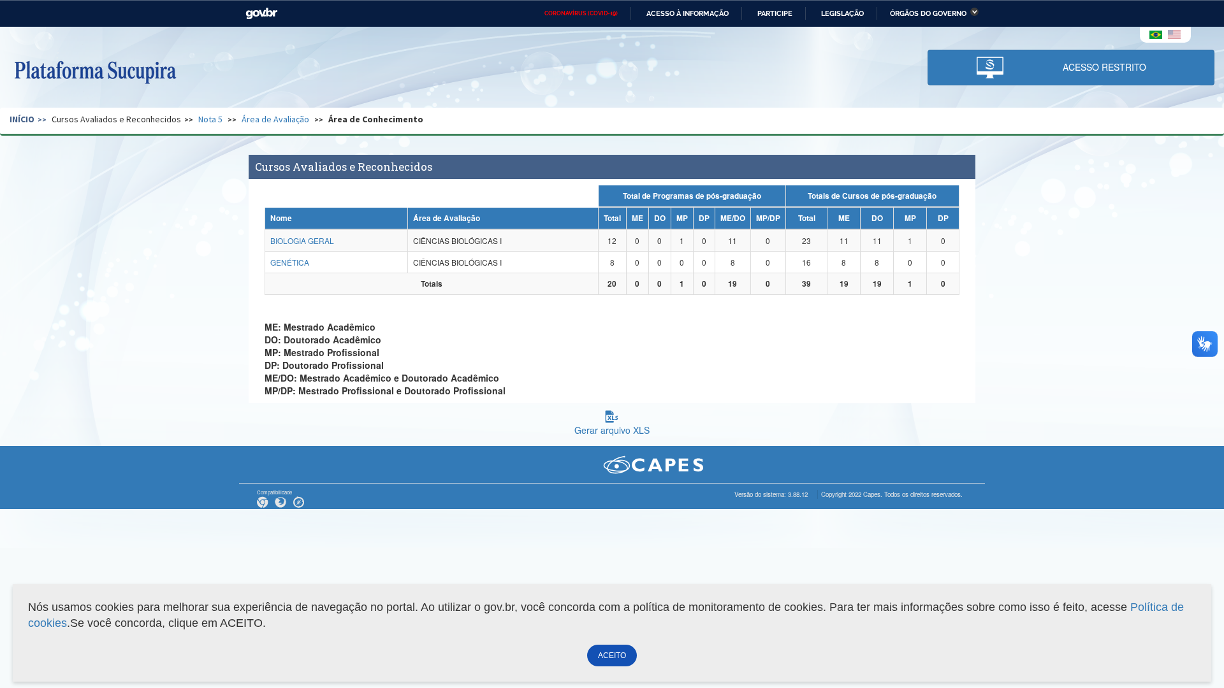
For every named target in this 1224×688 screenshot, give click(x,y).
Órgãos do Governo (928, 13)
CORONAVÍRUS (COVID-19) (581, 13)
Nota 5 (210, 119)
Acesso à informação (687, 13)
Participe (774, 13)
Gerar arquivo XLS (612, 430)
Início (22, 119)
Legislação (842, 13)
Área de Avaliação (275, 119)
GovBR (261, 14)
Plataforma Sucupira (95, 70)
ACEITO (612, 655)
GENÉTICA (289, 262)
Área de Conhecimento (375, 119)
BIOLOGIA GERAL (302, 240)
